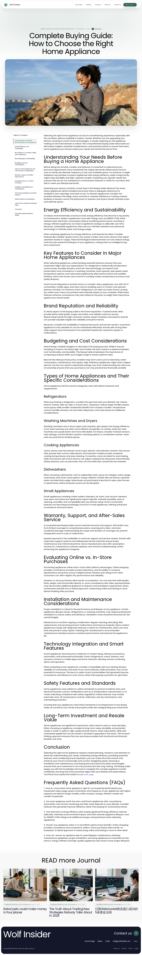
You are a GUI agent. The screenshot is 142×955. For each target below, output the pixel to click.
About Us (117, 948)
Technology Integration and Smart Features (26, 194)
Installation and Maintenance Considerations (24, 188)
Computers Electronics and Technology (57, 29)
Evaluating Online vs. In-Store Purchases (24, 182)
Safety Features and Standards (25, 199)
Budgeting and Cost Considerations (21, 163)
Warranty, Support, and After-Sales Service (24, 176)
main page (89, 774)
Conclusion (18, 209)
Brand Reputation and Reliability (25, 158)
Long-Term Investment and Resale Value (26, 204)
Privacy (124, 948)
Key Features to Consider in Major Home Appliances (25, 153)
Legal (136, 948)
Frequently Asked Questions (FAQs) (24, 214)
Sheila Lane (98, 29)
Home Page (90, 941)
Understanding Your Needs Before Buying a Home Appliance (25, 141)
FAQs (107, 941)
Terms (130, 948)
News (100, 941)
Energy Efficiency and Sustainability (22, 147)
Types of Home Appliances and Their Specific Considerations (25, 169)
